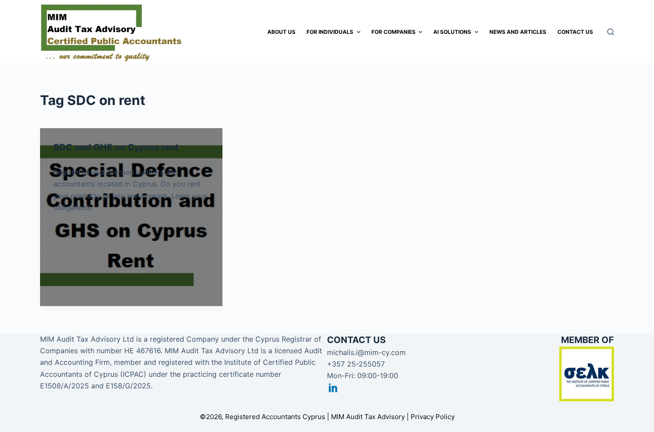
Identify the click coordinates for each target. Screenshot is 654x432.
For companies (393, 31)
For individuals (330, 31)
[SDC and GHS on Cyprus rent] (131, 217)
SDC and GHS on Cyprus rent (116, 147)
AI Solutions (452, 31)
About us (281, 31)
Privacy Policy (433, 416)
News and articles (517, 31)
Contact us (575, 31)
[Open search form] (610, 31)
